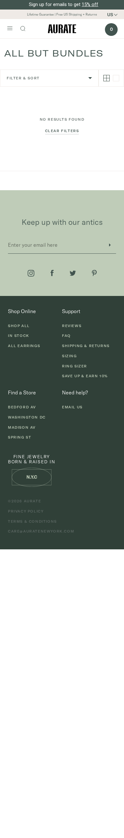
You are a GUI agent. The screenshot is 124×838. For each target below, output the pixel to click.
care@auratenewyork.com (41, 531)
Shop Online (22, 311)
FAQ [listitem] (66, 336)
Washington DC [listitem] (27, 417)
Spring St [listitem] (19, 437)
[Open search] (26, 29)
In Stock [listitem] (18, 336)
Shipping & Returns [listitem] (86, 346)
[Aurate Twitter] (73, 273)
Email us (72, 407)
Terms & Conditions (32, 521)
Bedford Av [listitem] (22, 407)
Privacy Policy (26, 511)
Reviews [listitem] (71, 326)
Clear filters (62, 131)
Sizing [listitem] (69, 356)
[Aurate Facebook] (52, 273)
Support (71, 311)
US (110, 14)
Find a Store (22, 392)
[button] (114, 15)
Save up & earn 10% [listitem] (85, 376)
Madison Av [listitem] (22, 427)
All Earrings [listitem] (24, 346)
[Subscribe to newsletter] (109, 245)
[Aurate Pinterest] (94, 273)
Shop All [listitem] (19, 326)
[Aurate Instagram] (31, 273)
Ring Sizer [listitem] (74, 366)
